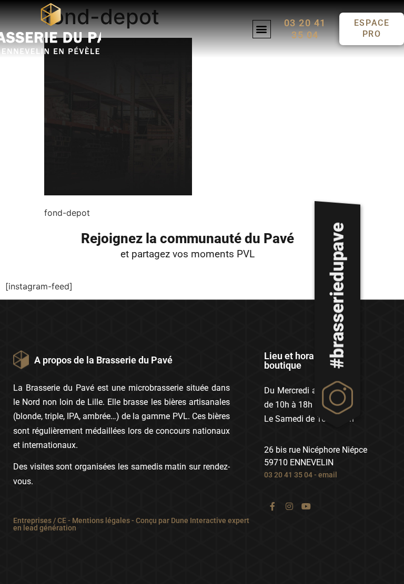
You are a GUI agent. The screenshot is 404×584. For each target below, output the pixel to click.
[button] (261, 29)
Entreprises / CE (39, 520)
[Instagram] (289, 506)
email (327, 475)
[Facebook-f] (272, 506)
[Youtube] (306, 506)
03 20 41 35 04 (288, 475)
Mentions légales (101, 520)
